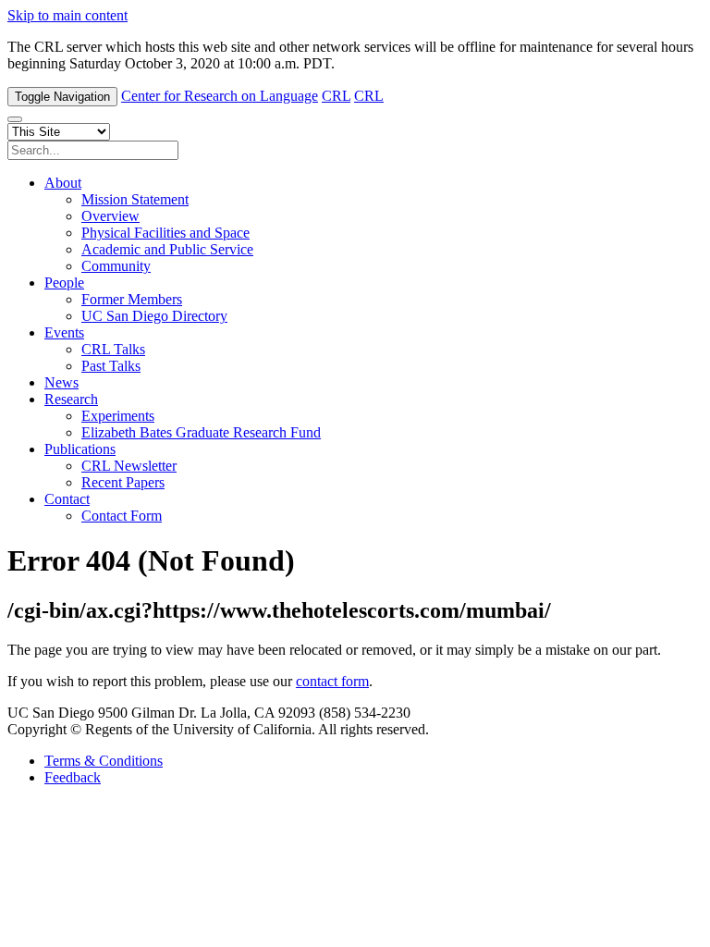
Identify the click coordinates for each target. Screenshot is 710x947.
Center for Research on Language (219, 96)
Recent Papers (123, 482)
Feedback (72, 777)
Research (71, 399)
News (61, 382)
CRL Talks (113, 349)
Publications (80, 449)
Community (116, 266)
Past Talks (111, 366)
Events (64, 332)
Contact (67, 499)
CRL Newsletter (129, 466)
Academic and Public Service (167, 249)
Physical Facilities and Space (165, 232)
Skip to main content (67, 15)
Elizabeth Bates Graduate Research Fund (201, 432)
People (64, 282)
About (62, 183)
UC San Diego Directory (154, 316)
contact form (332, 681)
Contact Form (121, 515)
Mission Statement (135, 199)
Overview (110, 216)
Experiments (117, 416)
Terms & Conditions (103, 761)
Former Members (131, 299)
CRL (336, 96)
